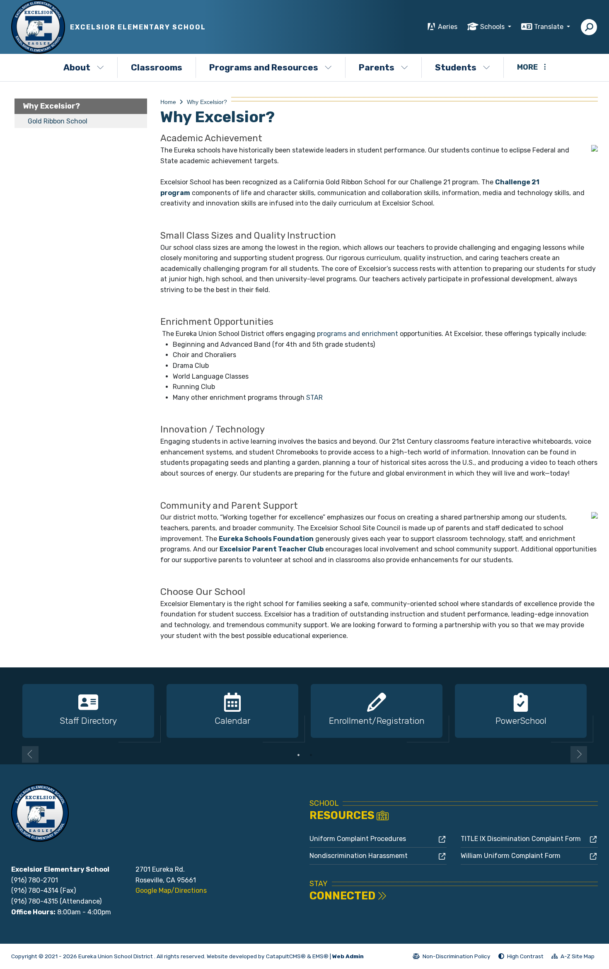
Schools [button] (493, 27)
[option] (88, 711)
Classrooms (156, 67)
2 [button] (311, 755)
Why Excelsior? (51, 106)
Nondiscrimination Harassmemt (358, 856)
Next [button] (578, 754)
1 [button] (298, 755)
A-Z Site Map (572, 957)
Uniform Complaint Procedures (357, 839)
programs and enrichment (357, 334)
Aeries (447, 27)
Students (455, 67)
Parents (376, 67)
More (527, 67)
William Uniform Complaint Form (511, 856)
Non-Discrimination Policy (452, 957)
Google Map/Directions (171, 890)
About (76, 67)
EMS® (320, 956)
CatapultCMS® (286, 956)
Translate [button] (549, 27)
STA (314, 397)
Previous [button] (30, 754)
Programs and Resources (263, 67)
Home (168, 102)
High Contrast (525, 956)
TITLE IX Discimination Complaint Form (521, 839)
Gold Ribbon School (57, 121)
